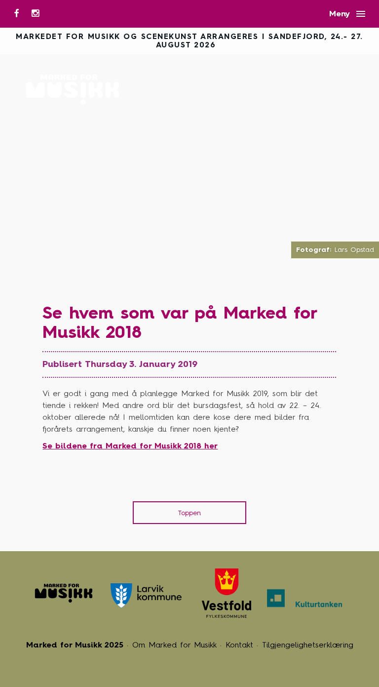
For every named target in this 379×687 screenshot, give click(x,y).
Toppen (189, 513)
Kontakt (239, 644)
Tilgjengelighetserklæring (307, 644)
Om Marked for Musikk (174, 644)
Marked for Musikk (75, 90)
